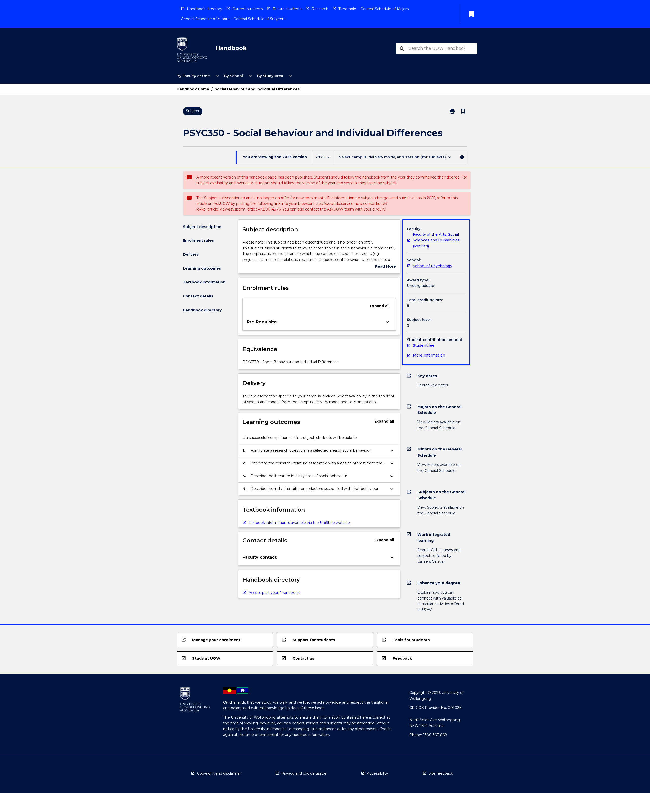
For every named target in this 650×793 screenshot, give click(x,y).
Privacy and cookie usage (304, 773)
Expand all (379, 306)
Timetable (347, 9)
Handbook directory (204, 9)
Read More (385, 266)
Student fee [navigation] (423, 345)
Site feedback (441, 773)
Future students (287, 9)
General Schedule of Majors (384, 9)
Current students (247, 9)
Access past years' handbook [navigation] (274, 592)
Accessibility (377, 773)
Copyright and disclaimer (219, 773)
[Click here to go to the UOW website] (191, 50)
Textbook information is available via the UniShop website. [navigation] (300, 522)
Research (320, 9)
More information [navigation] (429, 355)
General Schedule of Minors (205, 19)
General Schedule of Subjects (259, 19)
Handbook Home (193, 89)
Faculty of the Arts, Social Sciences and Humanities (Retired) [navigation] (436, 240)
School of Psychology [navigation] (432, 266)
